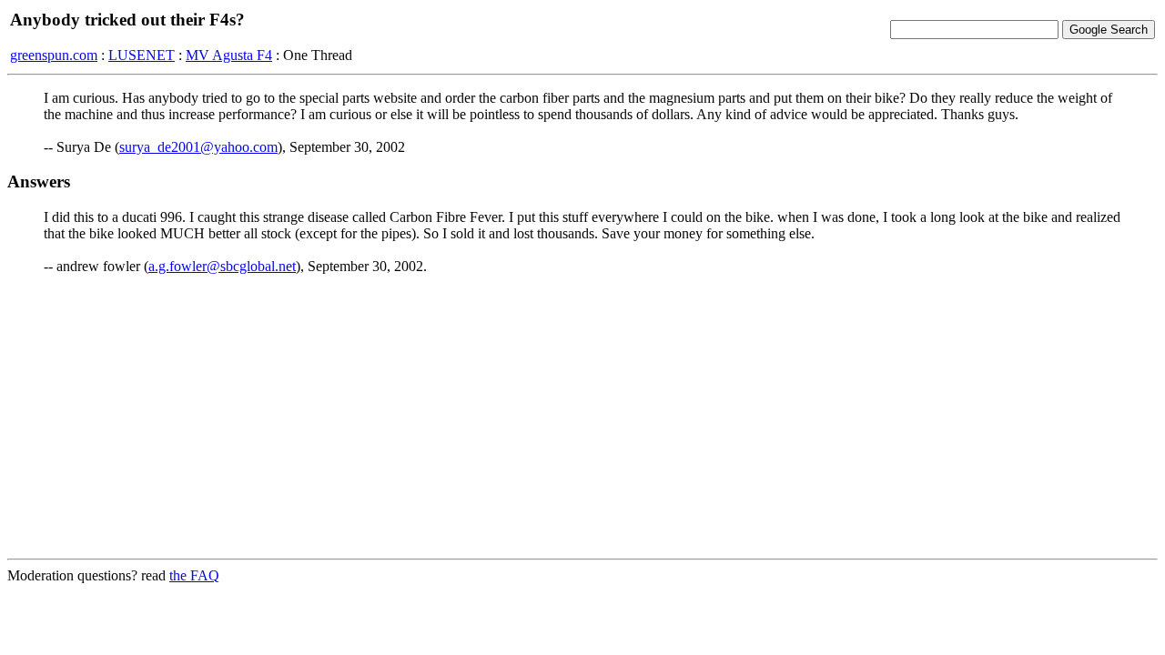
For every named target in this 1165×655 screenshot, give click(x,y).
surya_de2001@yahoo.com (198, 147)
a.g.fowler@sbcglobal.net (222, 266)
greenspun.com (53, 55)
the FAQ (194, 575)
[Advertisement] (582, 416)
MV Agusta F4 (229, 55)
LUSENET (141, 55)
